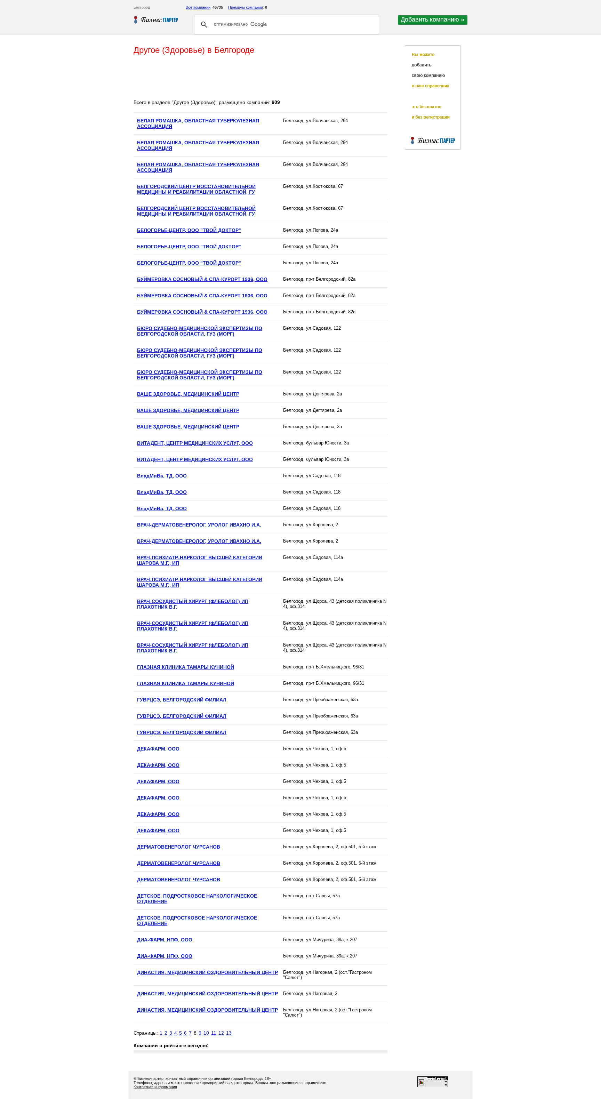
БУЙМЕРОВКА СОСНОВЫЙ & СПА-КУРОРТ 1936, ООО (202, 279)
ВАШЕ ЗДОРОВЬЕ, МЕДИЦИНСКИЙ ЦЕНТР (188, 394)
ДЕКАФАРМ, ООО (158, 749)
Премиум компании (245, 7)
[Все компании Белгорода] (156, 20)
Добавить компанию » (432, 19)
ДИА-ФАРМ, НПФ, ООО (164, 939)
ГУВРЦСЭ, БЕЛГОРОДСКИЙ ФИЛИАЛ (181, 700)
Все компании (198, 7)
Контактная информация (155, 1087)
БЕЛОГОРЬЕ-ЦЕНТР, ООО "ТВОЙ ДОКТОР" (189, 230)
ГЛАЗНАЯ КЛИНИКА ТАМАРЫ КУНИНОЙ (185, 667)
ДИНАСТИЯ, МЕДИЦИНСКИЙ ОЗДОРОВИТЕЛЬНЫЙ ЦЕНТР (207, 972)
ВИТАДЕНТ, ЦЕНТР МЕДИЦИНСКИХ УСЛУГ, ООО (195, 443)
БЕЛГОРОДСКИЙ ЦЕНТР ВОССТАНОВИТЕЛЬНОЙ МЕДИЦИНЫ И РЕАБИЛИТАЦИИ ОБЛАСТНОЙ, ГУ (196, 189)
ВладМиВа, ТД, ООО (162, 476)
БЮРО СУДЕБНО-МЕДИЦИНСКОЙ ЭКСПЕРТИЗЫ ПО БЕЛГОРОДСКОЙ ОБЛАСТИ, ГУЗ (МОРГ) (199, 331)
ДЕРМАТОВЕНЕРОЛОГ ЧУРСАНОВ (178, 847)
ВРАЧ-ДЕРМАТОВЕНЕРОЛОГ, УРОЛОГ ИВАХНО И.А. (199, 525)
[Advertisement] (260, 77)
